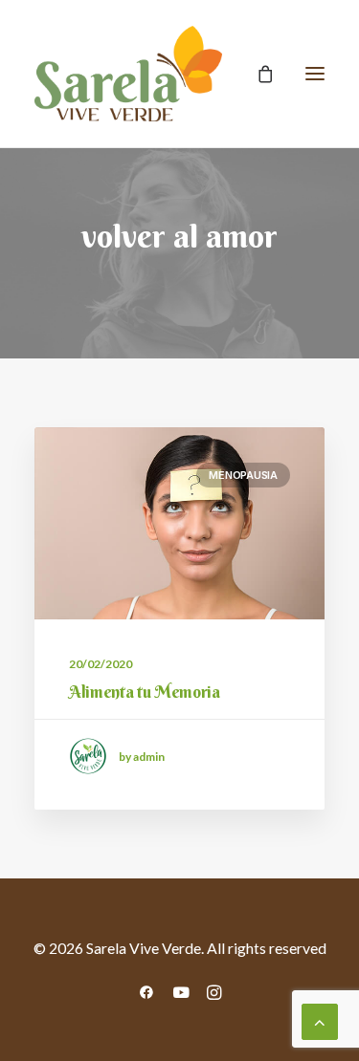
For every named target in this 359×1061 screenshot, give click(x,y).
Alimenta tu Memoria (144, 692)
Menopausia (243, 475)
